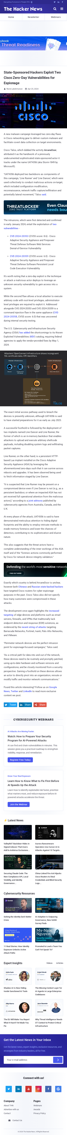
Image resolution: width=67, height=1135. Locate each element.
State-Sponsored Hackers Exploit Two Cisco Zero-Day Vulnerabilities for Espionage (32, 77)
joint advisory (36, 500)
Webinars (56, 17)
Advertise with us (11, 1109)
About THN (8, 1105)
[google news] (58, 1089)
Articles (59, 963)
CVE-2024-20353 (19, 236)
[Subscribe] (57, 1060)
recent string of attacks (34, 627)
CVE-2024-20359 (19, 256)
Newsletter (33, 17)
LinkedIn (27, 691)
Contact (7, 1113)
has (21, 332)
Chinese (22, 586)
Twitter (14, 691)
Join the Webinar (18, 804)
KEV (32, 336)
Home (11, 17)
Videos (49, 963)
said (44, 194)
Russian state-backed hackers (47, 586)
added (27, 332)
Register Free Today (20, 760)
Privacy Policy (40, 1113)
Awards (37, 1109)
